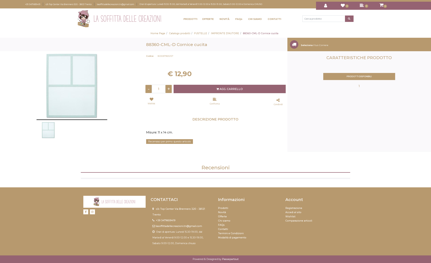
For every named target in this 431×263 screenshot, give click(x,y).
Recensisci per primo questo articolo (169, 141)
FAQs (238, 19)
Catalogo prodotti (179, 33)
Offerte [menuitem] (222, 216)
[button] (349, 19)
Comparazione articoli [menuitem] (298, 220)
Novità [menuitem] (222, 212)
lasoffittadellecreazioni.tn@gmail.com (115, 4)
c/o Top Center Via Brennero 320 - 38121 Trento (69, 4)
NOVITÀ (224, 19)
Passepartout (230, 259)
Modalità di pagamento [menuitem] (232, 237)
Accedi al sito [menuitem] (293, 212)
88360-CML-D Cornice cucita (260, 33)
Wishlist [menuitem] (290, 216)
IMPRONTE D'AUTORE (225, 33)
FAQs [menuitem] (221, 224)
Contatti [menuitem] (223, 229)
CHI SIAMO (255, 19)
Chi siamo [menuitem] (224, 220)
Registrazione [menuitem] (293, 208)
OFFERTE (208, 19)
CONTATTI (274, 19)
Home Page (158, 33)
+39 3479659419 (32, 4)
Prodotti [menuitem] (223, 208)
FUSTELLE (200, 33)
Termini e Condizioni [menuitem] (231, 233)
